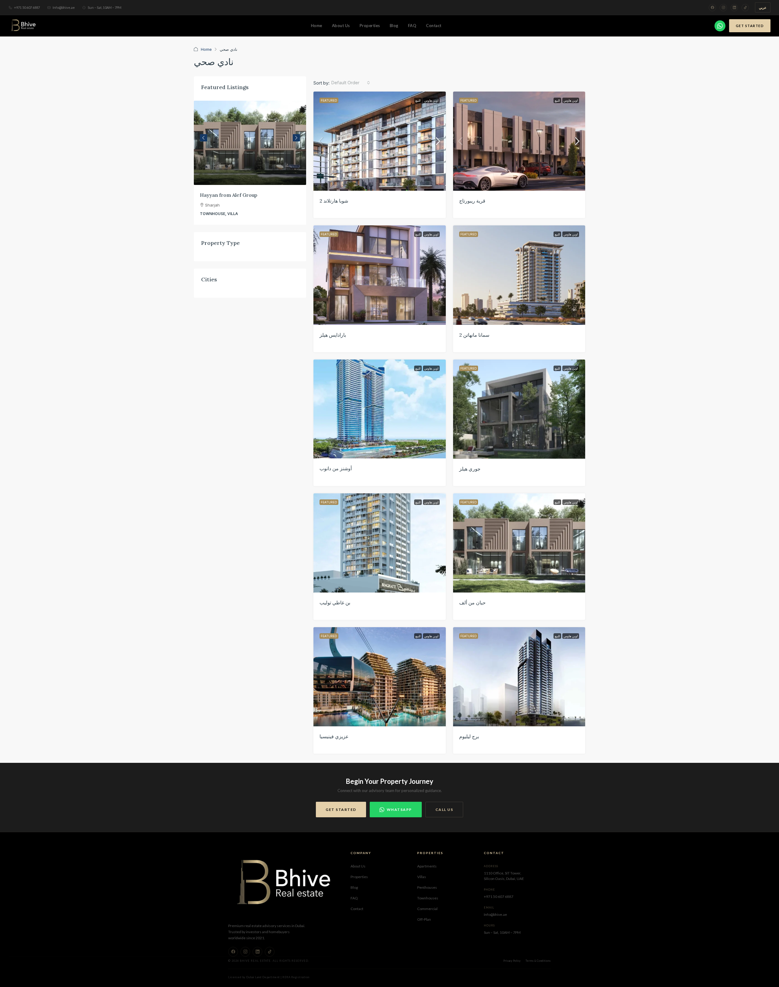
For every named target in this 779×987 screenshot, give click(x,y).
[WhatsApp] (719, 25)
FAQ (412, 25)
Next (296, 137)
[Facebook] (712, 7)
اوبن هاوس (431, 100)
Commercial (427, 908)
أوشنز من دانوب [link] (336, 468)
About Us (341, 25)
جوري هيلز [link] (469, 469)
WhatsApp (399, 809)
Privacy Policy (512, 960)
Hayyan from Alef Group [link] (228, 195)
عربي (763, 7)
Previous (203, 137)
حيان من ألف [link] (472, 602)
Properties (370, 25)
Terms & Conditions (538, 960)
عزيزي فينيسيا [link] (334, 736)
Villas (421, 876)
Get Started (750, 26)
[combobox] (350, 82)
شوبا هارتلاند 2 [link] (334, 201)
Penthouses (427, 887)
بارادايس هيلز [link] (333, 335)
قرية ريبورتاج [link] (472, 201)
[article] (250, 163)
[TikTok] (745, 7)
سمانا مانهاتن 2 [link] (474, 335)
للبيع (418, 100)
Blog (394, 25)
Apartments (427, 866)
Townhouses (427, 898)
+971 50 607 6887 (27, 7)
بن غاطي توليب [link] (335, 602)
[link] (379, 141)
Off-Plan (424, 919)
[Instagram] (723, 7)
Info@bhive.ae (64, 7)
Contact (434, 25)
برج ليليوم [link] (469, 736)
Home (316, 25)
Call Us (444, 809)
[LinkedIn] (734, 7)
